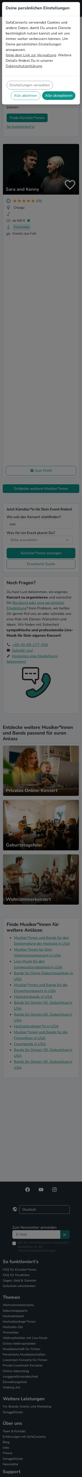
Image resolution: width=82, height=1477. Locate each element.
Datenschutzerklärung (24, 66)
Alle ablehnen (25, 95)
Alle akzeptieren (58, 95)
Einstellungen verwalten (30, 85)
